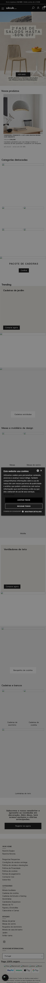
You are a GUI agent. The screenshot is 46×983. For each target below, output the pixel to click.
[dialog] (23, 491)
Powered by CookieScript (12, 511)
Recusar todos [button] (23, 506)
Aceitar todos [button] (23, 500)
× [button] (41, 470)
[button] (32, 511)
